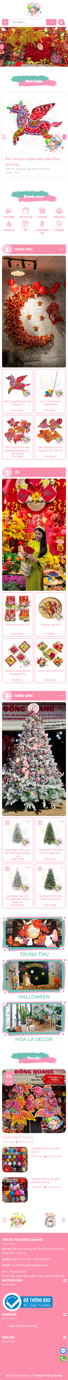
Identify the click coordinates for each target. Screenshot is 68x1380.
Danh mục (34, 196)
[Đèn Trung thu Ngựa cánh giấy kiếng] (34, 124)
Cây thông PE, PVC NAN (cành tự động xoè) (50, 852)
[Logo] (34, 9)
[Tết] (25, 223)
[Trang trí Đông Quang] (34, 979)
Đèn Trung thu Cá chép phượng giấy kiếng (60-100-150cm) (17, 450)
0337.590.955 (42, 1259)
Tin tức (34, 1058)
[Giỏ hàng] (61, 22)
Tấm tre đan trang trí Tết (50, 671)
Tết (25, 230)
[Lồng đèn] (59, 223)
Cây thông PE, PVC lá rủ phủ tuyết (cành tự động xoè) (17, 853)
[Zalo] (63, 1350)
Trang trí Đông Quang (22, 1326)
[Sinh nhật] (9, 210)
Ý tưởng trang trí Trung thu (17, 1137)
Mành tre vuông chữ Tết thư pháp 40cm (17, 673)
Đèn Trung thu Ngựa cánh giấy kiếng (32, 159)
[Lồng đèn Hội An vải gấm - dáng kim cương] (15, 1189)
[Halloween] (59, 210)
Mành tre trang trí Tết (17, 625)
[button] (64, 137)
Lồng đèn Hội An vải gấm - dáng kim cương (46, 1180)
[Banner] (34, 311)
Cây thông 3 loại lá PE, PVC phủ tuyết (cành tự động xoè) (18, 899)
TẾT (17, 472)
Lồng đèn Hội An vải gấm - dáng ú (46, 1150)
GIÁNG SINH (23, 695)
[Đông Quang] (18, 1220)
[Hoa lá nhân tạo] (42, 223)
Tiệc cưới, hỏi (25, 216)
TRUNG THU (23, 249)
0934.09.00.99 (22, 1259)
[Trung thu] (42, 210)
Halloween (59, 216)
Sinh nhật (8, 216)
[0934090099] (63, 1358)
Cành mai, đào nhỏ (50, 625)
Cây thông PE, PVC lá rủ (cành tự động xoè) (50, 898)
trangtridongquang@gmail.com (30, 1265)
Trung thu (42, 216)
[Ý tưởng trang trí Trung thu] (34, 1100)
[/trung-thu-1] (34, 936)
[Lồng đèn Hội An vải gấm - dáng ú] (15, 1159)
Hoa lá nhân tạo (42, 231)
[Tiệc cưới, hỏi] (25, 210)
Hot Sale (34, 81)
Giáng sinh (9, 230)
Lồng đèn (59, 230)
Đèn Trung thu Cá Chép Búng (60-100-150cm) (50, 449)
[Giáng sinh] (8, 223)
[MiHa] (50, 1220)
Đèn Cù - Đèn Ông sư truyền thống (50, 403)
